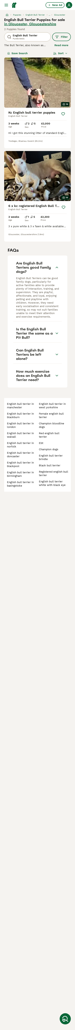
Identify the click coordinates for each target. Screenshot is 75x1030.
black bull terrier (49, 465)
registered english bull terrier (53, 473)
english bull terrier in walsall (20, 435)
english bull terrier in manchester (20, 405)
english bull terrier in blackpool (20, 464)
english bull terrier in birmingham (20, 474)
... (49, 15)
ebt (41, 443)
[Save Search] (65, 1018)
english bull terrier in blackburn (20, 415)
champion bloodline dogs (51, 425)
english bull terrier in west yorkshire (52, 405)
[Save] (63, 113)
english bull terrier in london (20, 425)
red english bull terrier (49, 435)
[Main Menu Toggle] (6, 5)
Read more (61, 45)
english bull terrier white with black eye (52, 483)
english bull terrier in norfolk (20, 445)
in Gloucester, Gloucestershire (30, 24)
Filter (64, 36)
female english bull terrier (51, 415)
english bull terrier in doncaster (20, 454)
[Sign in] (69, 5)
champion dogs (48, 449)
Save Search (20, 53)
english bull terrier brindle (51, 457)
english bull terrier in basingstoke (20, 484)
